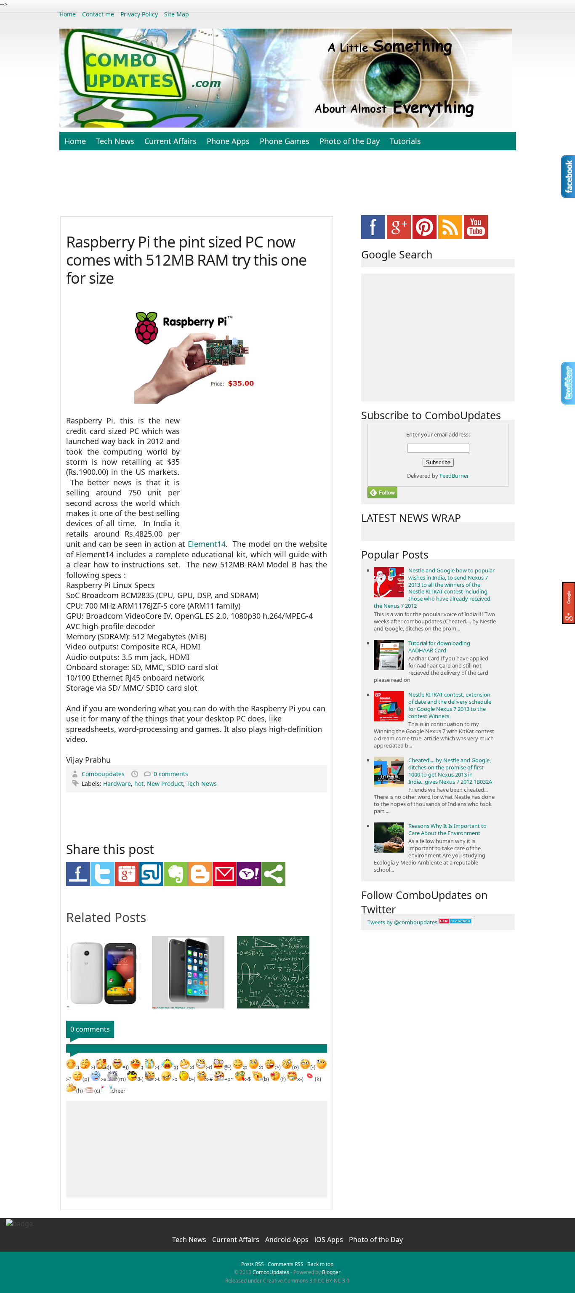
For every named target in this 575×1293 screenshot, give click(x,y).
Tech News (115, 141)
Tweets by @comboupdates (402, 922)
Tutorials (405, 141)
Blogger (331, 1272)
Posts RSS (252, 1264)
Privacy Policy (139, 14)
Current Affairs (170, 141)
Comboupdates (104, 774)
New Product (165, 784)
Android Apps (287, 1239)
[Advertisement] (287, 188)
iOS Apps (329, 1239)
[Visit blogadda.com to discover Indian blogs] (455, 922)
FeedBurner (454, 475)
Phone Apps (228, 141)
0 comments (171, 774)
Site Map (176, 14)
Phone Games (284, 141)
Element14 (207, 544)
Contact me (98, 14)
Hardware (117, 784)
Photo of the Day (349, 141)
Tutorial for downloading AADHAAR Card (439, 646)
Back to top (320, 1264)
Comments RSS (285, 1264)
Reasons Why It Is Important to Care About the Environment (447, 829)
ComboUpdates (271, 1272)
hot (139, 784)
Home (67, 14)
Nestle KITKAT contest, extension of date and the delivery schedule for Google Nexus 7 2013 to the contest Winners (449, 705)
